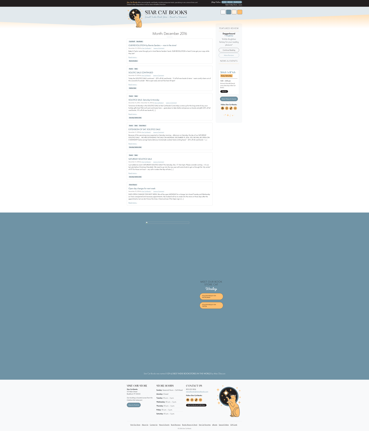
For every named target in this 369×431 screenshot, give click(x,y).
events (131, 69)
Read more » (132, 57)
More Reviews (229, 55)
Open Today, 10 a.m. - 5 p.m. (233, 5)
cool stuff (132, 41)
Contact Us (153, 425)
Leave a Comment (159, 48)
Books (224, 2)
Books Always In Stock (189, 425)
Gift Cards (233, 425)
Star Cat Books (146, 48)
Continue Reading (229, 50)
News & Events (164, 425)
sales (136, 69)
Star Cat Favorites (205, 425)
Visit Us (224, 91)
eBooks (230, 2)
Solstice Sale (132, 88)
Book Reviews (176, 425)
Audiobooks (237, 2)
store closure (133, 185)
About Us (145, 425)
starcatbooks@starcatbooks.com (197, 392)
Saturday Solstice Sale (135, 118)
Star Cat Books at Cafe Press (196, 405)
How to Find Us (133, 405)
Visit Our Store (135, 425)
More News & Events (229, 99)
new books (140, 41)
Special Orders (224, 425)
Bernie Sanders (133, 61)
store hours (142, 125)
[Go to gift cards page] (234, 12)
